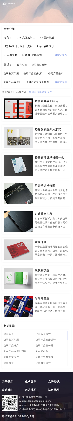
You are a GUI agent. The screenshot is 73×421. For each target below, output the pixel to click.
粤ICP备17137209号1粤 (18, 416)
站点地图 (54, 390)
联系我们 (8, 390)
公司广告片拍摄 (44, 357)
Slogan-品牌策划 (32, 55)
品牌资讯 (54, 381)
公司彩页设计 (39, 64)
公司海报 (9, 363)
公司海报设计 (43, 363)
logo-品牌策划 (45, 46)
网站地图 (31, 390)
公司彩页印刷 (11, 73)
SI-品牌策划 (10, 55)
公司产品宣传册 (12, 82)
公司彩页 (22, 64)
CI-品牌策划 (47, 37)
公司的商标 (42, 351)
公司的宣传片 (11, 357)
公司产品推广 (55, 73)
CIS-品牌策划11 (26, 37)
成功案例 (31, 381)
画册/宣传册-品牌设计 (14, 92)
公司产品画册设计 (34, 73)
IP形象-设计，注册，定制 (18, 46)
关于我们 (8, 381)
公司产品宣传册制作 (37, 82)
